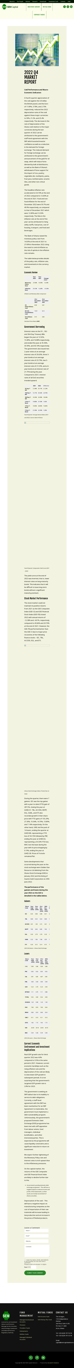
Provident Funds (25, 1328)
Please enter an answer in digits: (35, 1264)
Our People (20, 1)
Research (34, 1)
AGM (69, 1)
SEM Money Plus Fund (45, 1320)
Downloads (43, 1)
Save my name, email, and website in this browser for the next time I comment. (36, 1261)
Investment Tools (53, 1)
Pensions (22, 1325)
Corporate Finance (39, 15)
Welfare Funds (24, 1334)
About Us (12, 1)
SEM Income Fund (43, 1316)
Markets (28, 1)
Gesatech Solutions (53, 1363)
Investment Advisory (34, 7)
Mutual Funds (47, 7)
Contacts (63, 1)
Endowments (24, 1331)
